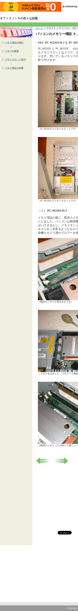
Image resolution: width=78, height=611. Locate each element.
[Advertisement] (16, 131)
